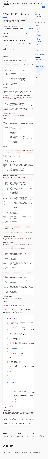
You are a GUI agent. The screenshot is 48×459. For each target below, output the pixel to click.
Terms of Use (17, 452)
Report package (40, 54)
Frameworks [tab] (13, 33)
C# (41, 70)
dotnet (37, 72)
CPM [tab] (20, 24)
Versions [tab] (6, 36)
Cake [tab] (19, 26)
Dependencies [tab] (21, 33)
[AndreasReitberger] (37, 62)
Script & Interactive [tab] (6, 26)
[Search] (43, 7)
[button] (31, 28)
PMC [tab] (8, 24)
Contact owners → (39, 59)
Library (41, 68)
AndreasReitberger (42, 61)
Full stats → (37, 14)
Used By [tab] (28, 33)
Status (19, 433)
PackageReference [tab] (14, 24)
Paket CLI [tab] (24, 24)
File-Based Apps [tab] (14, 26)
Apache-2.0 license (39, 38)
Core (37, 68)
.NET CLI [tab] (4, 24)
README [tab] (6, 33)
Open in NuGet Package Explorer (41, 47)
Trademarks (5, 454)
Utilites (41, 66)
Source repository (39, 35)
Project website (40, 31)
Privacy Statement (37, 452)
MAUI (37, 66)
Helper (37, 70)
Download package (39, 42)
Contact (5, 433)
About (12, 452)
